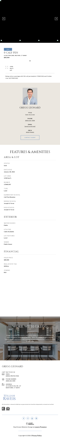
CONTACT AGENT (30, 137)
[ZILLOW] (32, 418)
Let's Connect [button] (30, 350)
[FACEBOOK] (23, 418)
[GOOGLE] (36, 418)
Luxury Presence (41, 427)
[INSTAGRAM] (27, 418)
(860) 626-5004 (30, 120)
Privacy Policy (37, 435)
